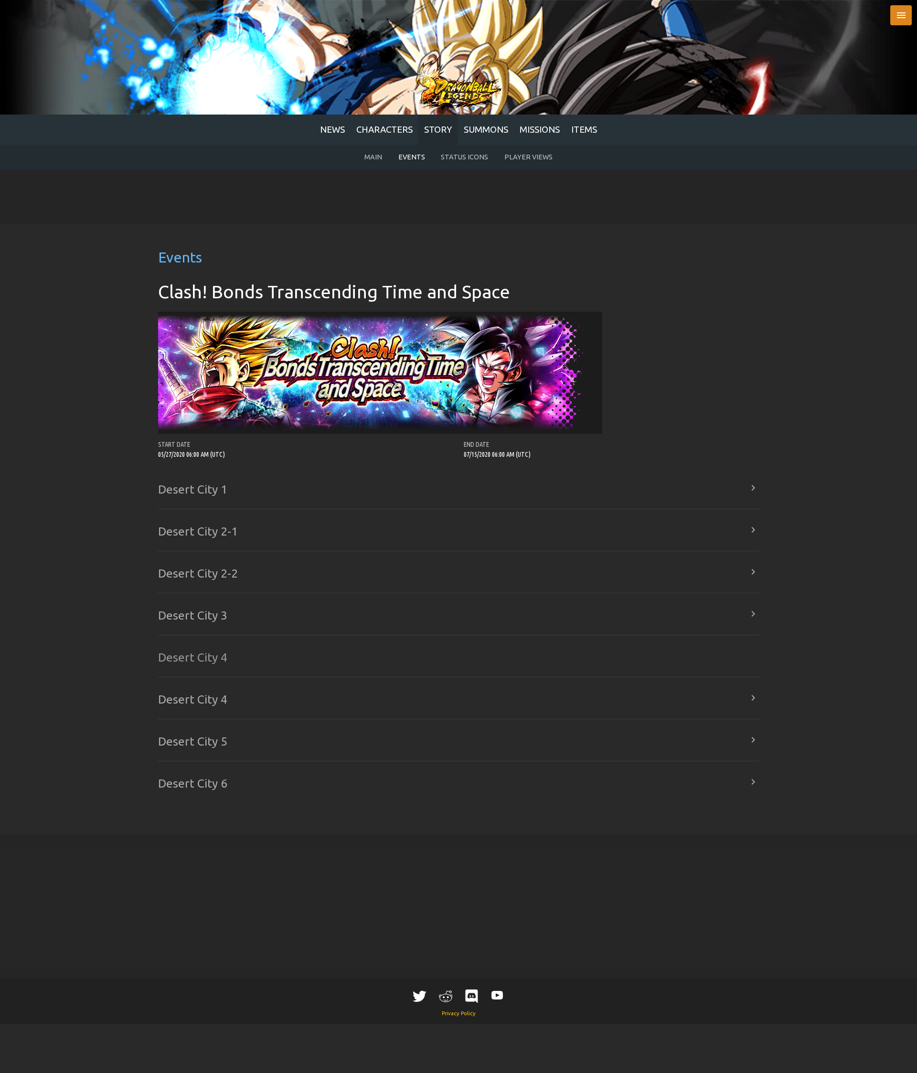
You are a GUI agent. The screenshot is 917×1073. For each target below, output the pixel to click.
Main (373, 157)
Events (411, 157)
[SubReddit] (445, 996)
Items (584, 130)
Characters (384, 130)
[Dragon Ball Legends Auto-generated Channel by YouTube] (497, 994)
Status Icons (464, 157)
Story (438, 130)
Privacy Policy (459, 1013)
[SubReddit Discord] (471, 996)
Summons (486, 130)
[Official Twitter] (419, 996)
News (332, 130)
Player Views (528, 157)
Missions (540, 130)
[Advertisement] (458, 197)
